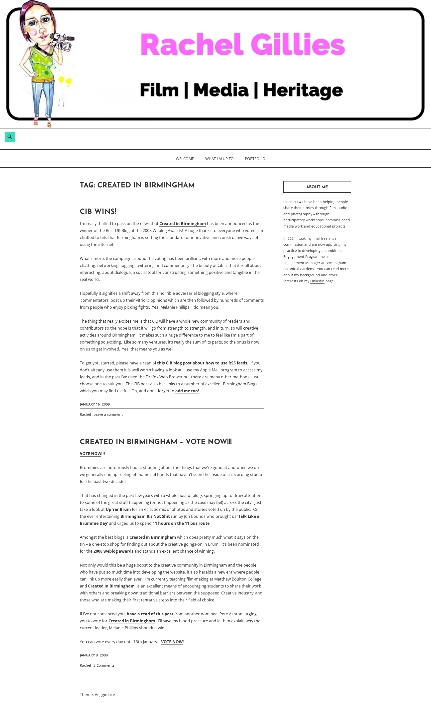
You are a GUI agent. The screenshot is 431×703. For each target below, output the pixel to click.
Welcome (185, 158)
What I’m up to (219, 158)
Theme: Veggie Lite (97, 694)
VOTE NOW (90, 453)
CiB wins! (98, 212)
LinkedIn (317, 281)
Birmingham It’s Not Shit (145, 516)
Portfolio (255, 158)
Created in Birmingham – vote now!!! (156, 442)
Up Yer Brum (118, 509)
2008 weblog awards (113, 551)
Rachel (85, 414)
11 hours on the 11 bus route (181, 523)
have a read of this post (150, 614)
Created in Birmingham (182, 223)
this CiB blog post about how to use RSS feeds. (202, 363)
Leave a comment (108, 414)
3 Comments (104, 665)
